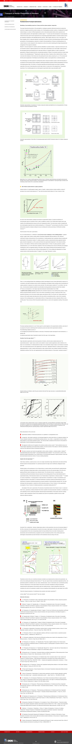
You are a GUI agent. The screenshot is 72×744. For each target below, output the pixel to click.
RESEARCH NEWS (42, 731)
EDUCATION (45, 6)
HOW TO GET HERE (64, 731)
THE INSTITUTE (19, 6)
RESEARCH (26, 6)
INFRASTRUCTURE (33, 6)
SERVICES (39, 6)
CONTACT (53, 731)
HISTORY (17, 731)
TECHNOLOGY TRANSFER (57, 6)
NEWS (50, 6)
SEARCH (11, 0)
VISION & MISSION (29, 731)
